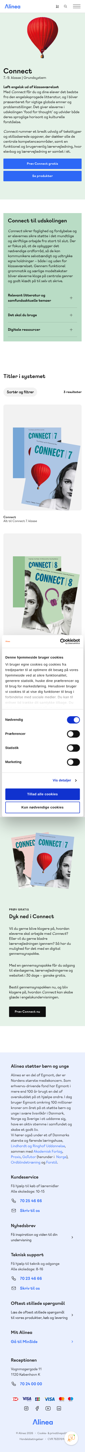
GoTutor (29, 1156)
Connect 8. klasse (42, 586)
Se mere (72, 501)
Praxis (16, 1156)
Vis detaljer (62, 780)
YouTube (48, 1408)
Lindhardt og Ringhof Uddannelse (38, 1146)
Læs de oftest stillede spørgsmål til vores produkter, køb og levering (39, 1315)
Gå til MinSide (24, 1341)
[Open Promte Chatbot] (71, 1438)
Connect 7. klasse (42, 457)
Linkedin (59, 1408)
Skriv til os (30, 1210)
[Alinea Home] (42, 1422)
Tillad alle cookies (42, 794)
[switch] (73, 734)
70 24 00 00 (31, 1384)
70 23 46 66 (31, 1278)
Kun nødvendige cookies (42, 807)
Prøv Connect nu (27, 1012)
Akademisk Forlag (48, 1151)
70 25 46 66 (31, 1200)
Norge (61, 1156)
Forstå (51, 1162)
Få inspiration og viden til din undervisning (34, 1237)
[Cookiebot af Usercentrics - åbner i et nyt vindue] (60, 641)
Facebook (37, 1408)
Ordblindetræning (25, 1162)
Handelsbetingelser (31, 1439)
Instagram (26, 1408)
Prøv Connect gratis (42, 164)
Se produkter (42, 176)
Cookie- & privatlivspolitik (53, 1433)
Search (65, 6)
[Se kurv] (57, 6)
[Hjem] (12, 6)
